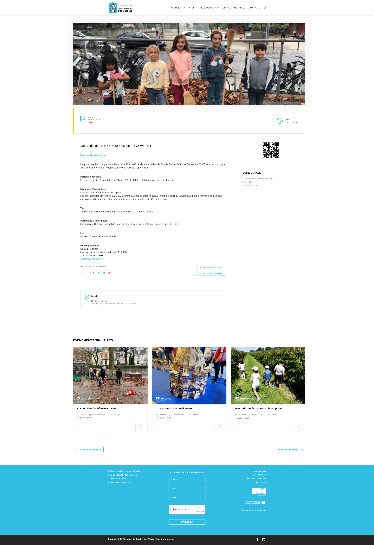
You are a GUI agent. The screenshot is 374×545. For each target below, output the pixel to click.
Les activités (259, 471)
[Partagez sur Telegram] (103, 272)
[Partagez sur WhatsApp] (98, 272)
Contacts (254, 8)
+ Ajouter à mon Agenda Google (210, 273)
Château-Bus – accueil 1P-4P (174, 408)
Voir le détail (106, 427)
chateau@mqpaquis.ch (92, 259)
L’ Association (259, 474)
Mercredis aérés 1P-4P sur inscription (258, 408)
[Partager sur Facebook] (82, 272)
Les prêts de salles (234, 8)
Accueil (175, 8)
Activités (189, 8)
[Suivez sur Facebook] (257, 539)
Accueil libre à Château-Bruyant (97, 408)
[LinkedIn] (93, 272)
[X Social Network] (88, 272)
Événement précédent (90, 449)
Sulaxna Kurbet (259, 510)
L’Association (208, 8)
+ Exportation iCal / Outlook (212, 268)
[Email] (109, 272)
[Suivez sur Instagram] (263, 539)
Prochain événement (288, 449)
